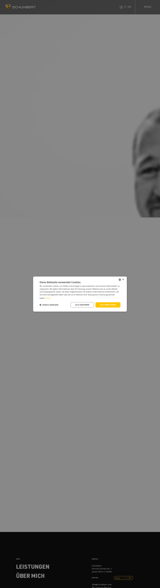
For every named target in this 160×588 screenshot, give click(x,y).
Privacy (48, 298)
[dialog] (80, 293)
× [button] (123, 279)
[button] (49, 305)
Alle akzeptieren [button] (108, 305)
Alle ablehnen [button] (82, 305)
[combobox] (120, 279)
